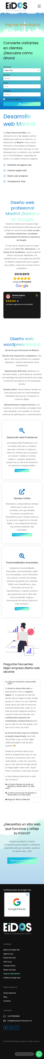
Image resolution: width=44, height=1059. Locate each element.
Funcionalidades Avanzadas (22, 562)
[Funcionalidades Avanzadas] (22, 556)
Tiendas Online (22, 498)
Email (5, 83)
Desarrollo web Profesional (22, 437)
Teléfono (7, 91)
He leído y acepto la (22, 99)
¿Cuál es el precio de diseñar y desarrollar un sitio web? (21, 794)
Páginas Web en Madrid (18, 799)
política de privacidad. (30, 99)
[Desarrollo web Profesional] (22, 430)
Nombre (6, 75)
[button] (22, 682)
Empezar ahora (22, 470)
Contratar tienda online (22, 535)
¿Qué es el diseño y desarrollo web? (21, 683)
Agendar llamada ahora (22, 860)
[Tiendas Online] (22, 491)
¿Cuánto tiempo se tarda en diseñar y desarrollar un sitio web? (20, 786)
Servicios (7, 67)
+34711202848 (13, 1016)
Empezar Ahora (22, 609)
